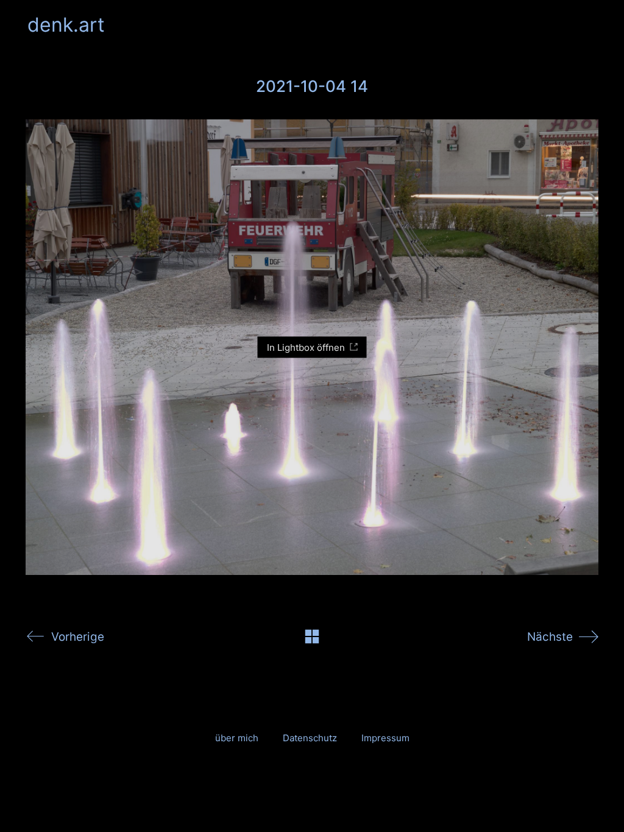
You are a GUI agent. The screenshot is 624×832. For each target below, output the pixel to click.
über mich (236, 738)
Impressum (385, 738)
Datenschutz (310, 738)
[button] (590, 24)
